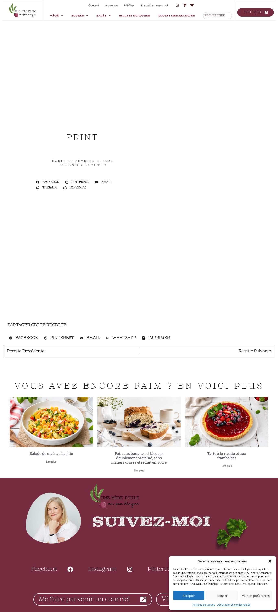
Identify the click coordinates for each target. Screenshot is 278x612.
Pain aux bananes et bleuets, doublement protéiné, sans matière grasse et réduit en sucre (139, 458)
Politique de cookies (204, 605)
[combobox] (217, 15)
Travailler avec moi (154, 5)
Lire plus (51, 461)
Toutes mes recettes (176, 15)
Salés (101, 15)
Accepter (189, 595)
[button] (270, 561)
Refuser (222, 595)
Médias (129, 5)
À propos (111, 5)
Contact (93, 5)
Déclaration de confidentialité (233, 605)
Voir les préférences (256, 595)
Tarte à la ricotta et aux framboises (226, 455)
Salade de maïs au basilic (51, 453)
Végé (54, 15)
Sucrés (77, 15)
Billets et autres (134, 15)
